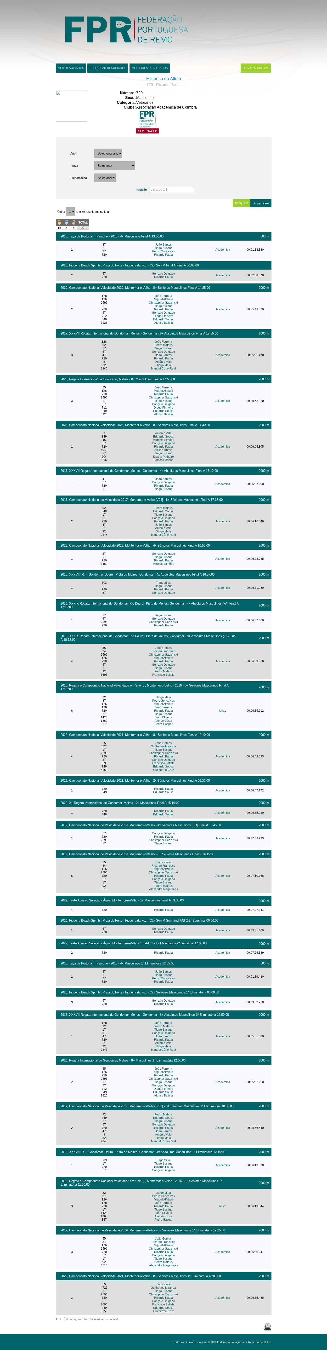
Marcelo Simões (163, 440)
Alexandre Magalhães (163, 889)
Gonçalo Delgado (163, 273)
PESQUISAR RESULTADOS (108, 68)
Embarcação (78, 178)
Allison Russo (163, 450)
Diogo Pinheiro (163, 316)
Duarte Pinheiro (163, 456)
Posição (141, 189)
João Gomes (163, 648)
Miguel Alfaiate (163, 299)
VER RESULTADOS (71, 68)
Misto (222, 710)
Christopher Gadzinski (163, 302)
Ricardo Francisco (163, 651)
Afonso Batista (163, 322)
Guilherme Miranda (163, 746)
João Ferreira (163, 296)
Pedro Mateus (163, 345)
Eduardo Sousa (163, 319)
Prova (74, 165)
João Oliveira (163, 717)
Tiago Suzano (163, 306)
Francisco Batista (163, 674)
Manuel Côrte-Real (163, 368)
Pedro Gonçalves (163, 251)
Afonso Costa (163, 720)
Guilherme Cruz (163, 770)
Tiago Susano (163, 248)
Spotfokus (265, 1342)
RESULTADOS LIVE (256, 68)
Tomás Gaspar (163, 460)
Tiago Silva (163, 582)
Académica (222, 249)
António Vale (163, 361)
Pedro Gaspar (163, 724)
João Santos (163, 244)
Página (61, 211)
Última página (72, 1319)
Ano (73, 153)
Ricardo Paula (163, 254)
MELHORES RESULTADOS (150, 68)
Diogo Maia (163, 365)
